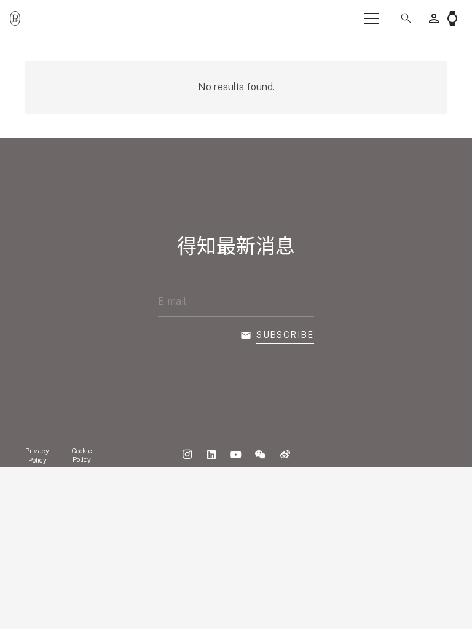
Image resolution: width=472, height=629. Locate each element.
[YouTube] (236, 454)
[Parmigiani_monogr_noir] (15, 18)
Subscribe (285, 335)
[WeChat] (260, 454)
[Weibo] (285, 454)
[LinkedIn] (211, 454)
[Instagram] (187, 454)
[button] (404, 18)
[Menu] (371, 18)
